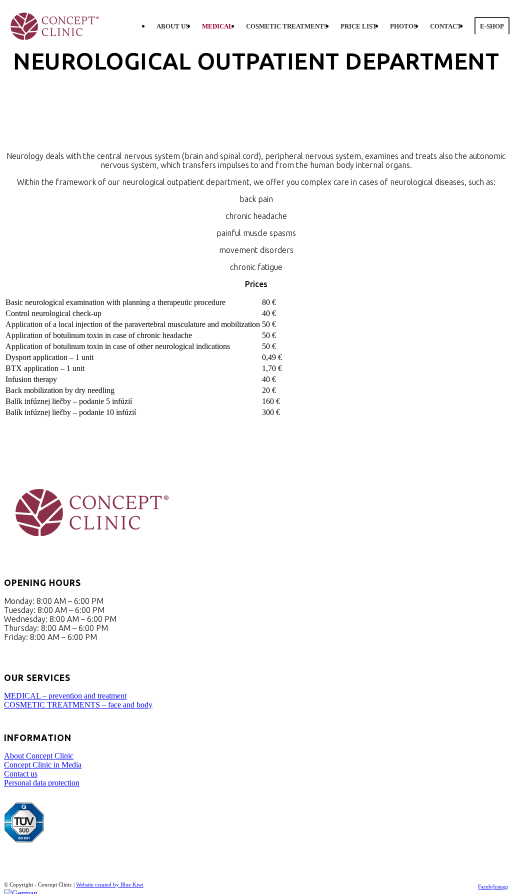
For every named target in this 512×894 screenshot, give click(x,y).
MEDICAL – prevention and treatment (65, 696)
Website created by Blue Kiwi (110, 885)
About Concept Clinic (39, 756)
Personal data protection (42, 782)
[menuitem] (173, 26)
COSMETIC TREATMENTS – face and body (78, 704)
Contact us (21, 774)
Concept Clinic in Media (43, 764)
